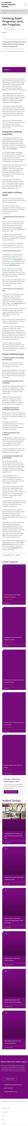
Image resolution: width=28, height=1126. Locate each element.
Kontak (3, 1123)
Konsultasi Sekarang (11, 792)
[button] (25, 4)
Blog (8, 11)
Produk (4, 1115)
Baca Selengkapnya (8, 599)
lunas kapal (16, 260)
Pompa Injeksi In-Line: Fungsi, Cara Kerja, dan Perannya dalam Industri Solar (13, 836)
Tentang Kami (5, 1112)
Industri (18, 555)
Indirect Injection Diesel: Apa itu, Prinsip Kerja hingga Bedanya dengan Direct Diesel (14, 921)
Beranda (4, 11)
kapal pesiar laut (14, 265)
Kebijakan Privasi (6, 1108)
